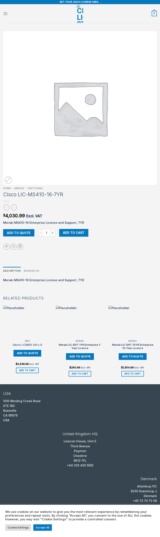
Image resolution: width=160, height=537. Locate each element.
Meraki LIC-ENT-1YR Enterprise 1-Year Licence (80, 346)
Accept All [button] (42, 527)
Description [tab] (12, 270)
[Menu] (5, 13)
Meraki (19, 188)
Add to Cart (74, 232)
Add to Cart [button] (27, 370)
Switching (35, 188)
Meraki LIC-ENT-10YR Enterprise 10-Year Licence (132, 346)
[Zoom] (8, 180)
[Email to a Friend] (13, 247)
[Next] (157, 344)
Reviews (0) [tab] (31, 270)
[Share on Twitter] (6, 247)
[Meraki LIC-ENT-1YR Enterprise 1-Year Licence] (80, 322)
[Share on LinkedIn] (20, 247)
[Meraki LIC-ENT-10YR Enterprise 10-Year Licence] (132, 322)
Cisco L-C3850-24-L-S (27, 344)
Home (7, 188)
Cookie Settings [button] (18, 527)
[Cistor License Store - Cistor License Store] (80, 13)
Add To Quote (19, 233)
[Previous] (3, 344)
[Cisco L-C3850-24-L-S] (27, 322)
